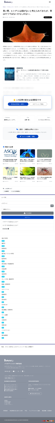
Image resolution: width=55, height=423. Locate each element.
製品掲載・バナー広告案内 (35, 388)
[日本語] (51, 420)
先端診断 (4, 269)
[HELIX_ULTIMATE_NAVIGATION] (50, 2)
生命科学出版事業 (9, 390)
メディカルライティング (11, 387)
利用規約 (6, 400)
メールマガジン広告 (34, 389)
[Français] (46, 420)
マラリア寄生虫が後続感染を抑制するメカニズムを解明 (44, 178)
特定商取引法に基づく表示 (16, 410)
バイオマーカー (6, 330)
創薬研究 (4, 248)
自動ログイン (6, 209)
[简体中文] (44, 420)
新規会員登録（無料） (18, 104)
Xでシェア (48, 17)
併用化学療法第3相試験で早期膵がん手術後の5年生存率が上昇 (10, 160)
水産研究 (4, 320)
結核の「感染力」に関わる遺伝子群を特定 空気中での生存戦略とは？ (27, 161)
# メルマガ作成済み (15, 191)
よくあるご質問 (7, 403)
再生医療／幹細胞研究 (8, 263)
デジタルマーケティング (11, 386)
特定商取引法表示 (7, 401)
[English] (43, 420)
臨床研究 (4, 258)
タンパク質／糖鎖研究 (8, 279)
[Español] (53, 420)
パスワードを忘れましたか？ (10, 221)
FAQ (26, 410)
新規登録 (5, 228)
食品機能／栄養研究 (7, 309)
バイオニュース (10, 6)
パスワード (4, 203)
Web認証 (29, 213)
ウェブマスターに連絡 (34, 410)
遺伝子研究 (5, 238)
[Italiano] (50, 420)
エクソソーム (5, 289)
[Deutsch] (48, 420)
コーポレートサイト (8, 404)
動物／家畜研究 (6, 284)
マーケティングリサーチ (11, 384)
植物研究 (4, 294)
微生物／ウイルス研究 (8, 253)
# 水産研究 (6, 191)
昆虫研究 (4, 299)
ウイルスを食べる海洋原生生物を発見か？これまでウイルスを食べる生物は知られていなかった (44, 161)
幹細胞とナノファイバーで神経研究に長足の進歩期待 (10, 178)
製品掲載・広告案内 (47, 410)
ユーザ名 (3, 197)
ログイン (27, 217)
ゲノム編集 (5, 315)
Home (4, 6)
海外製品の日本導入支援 (11, 389)
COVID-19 (4, 304)
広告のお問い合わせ (36, 393)
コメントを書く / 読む (28, 136)
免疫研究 (4, 274)
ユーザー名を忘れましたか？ (10, 225)
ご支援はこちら (10, 378)
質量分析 (4, 325)
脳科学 (3, 243)
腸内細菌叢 (5, 335)
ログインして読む (38, 104)
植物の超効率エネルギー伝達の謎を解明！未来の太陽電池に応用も (27, 178)
